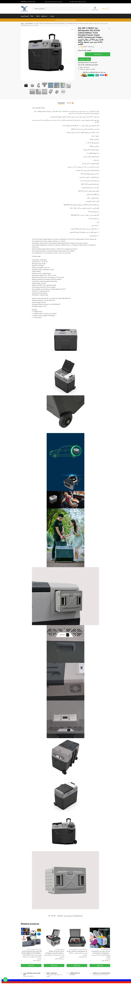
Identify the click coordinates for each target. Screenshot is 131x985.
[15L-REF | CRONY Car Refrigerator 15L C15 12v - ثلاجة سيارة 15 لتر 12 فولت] (109, 28)
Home (22, 23)
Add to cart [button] (31, 965)
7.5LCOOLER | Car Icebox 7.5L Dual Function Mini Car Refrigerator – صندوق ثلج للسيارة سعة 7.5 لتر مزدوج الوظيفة (101, 954)
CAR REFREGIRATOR (77, 915)
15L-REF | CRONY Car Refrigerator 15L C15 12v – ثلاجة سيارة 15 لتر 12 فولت (77, 952)
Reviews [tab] (70, 103)
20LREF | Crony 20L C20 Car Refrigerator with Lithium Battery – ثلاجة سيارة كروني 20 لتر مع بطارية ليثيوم (54, 953)
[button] (72, 29)
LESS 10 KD (38, 949)
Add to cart (97, 54)
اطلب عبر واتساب (84, 59)
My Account (95, 9)
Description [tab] (61, 103)
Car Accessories (29, 23)
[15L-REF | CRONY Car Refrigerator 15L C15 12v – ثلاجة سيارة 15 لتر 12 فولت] (77, 938)
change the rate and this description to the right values (20, 982)
